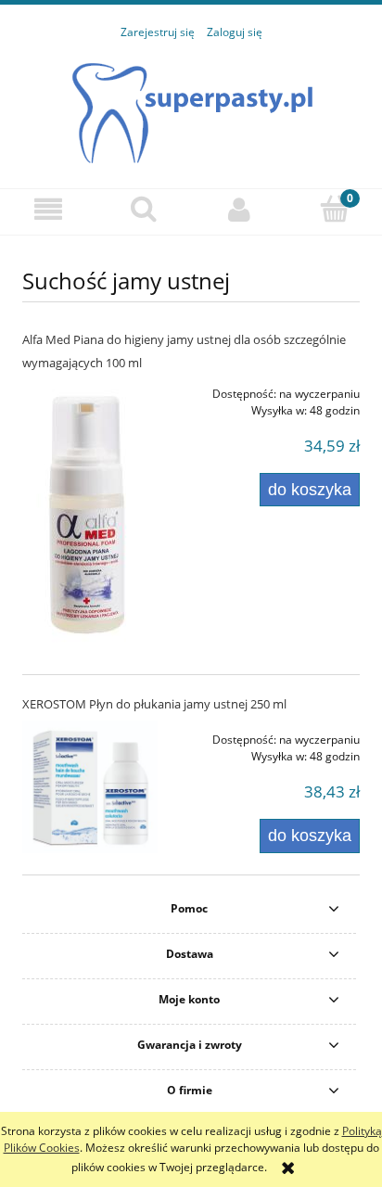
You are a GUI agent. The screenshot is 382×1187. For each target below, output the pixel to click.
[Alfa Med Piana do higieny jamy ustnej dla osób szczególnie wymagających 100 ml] (90, 514)
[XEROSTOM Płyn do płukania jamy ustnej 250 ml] (90, 787)
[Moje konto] (238, 209)
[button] (48, 209)
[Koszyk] (334, 208)
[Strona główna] (191, 104)
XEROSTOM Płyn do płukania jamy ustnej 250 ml (154, 704)
